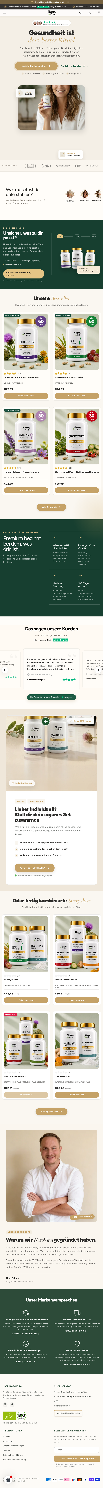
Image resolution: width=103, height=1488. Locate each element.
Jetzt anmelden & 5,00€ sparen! (77, 1458)
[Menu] (4, 12)
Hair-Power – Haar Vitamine (69, 377)
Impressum (8, 1441)
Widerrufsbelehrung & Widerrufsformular (73, 1396)
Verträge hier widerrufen (68, 1413)
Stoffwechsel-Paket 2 (15, 1076)
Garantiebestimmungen (24, 1334)
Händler (6, 1450)
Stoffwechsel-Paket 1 (66, 979)
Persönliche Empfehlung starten (23, 273)
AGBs (56, 1401)
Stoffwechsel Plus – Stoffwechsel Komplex (77, 472)
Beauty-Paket (11, 979)
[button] (98, 670)
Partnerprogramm (62, 1406)
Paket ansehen (26, 1000)
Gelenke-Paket (62, 1076)
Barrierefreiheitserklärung (14, 1460)
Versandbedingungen (76, 1331)
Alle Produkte (49, 507)
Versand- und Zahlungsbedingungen (70, 1392)
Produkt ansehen (26, 396)
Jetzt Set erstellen (32, 868)
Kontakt (6, 1436)
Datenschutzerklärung (13, 1455)
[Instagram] (5, 1404)
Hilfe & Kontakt (24, 1362)
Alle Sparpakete (50, 1111)
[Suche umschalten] (80, 12)
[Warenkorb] (99, 12)
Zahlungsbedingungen (76, 1365)
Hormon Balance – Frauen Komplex (21, 472)
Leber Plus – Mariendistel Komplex (21, 377)
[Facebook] (12, 1404)
